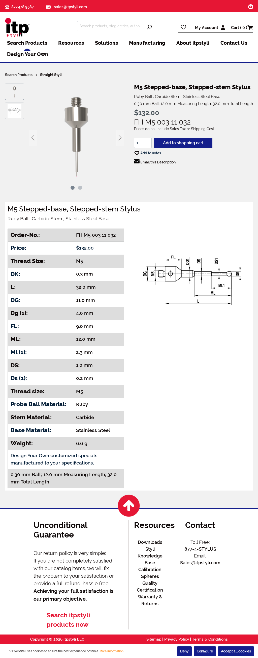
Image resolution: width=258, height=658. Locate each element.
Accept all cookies (236, 651)
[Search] (149, 26)
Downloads (150, 542)
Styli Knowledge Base (150, 555)
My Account (206, 27)
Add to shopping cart (183, 142)
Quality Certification (150, 586)
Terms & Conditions (210, 639)
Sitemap (153, 639)
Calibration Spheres (150, 573)
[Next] (120, 138)
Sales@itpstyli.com (200, 562)
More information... (113, 651)
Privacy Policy (176, 639)
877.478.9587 (22, 7)
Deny (184, 651)
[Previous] (33, 138)
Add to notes (150, 153)
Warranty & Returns (150, 600)
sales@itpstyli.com (70, 7)
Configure (205, 651)
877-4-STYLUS (200, 549)
